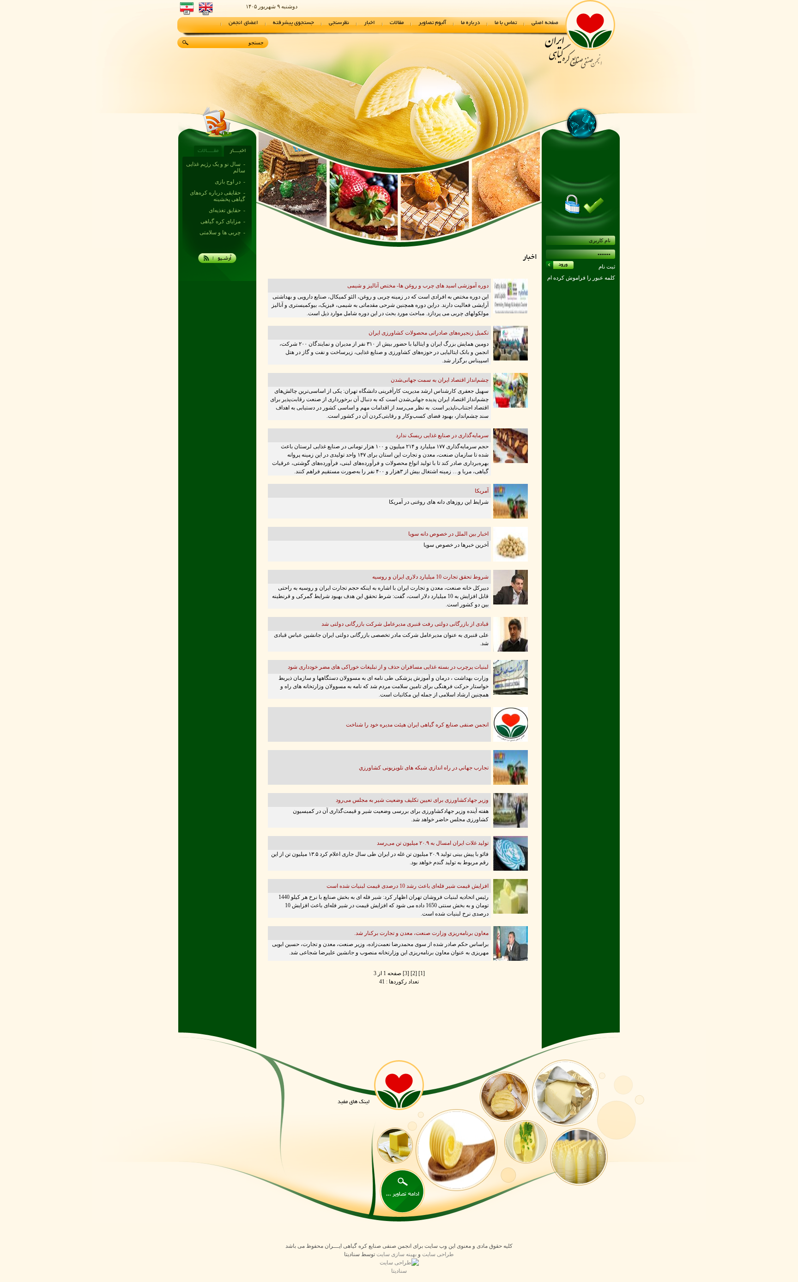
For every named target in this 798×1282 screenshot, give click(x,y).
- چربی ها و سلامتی (222, 210)
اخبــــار (238, 151)
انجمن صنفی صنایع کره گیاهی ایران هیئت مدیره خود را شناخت (417, 724)
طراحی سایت (438, 1254)
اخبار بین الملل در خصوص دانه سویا (448, 534)
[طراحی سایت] (399, 1262)
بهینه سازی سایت (396, 1254)
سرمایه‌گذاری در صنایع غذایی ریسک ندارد (442, 435)
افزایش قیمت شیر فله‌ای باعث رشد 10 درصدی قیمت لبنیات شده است (407, 886)
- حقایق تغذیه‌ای (227, 187)
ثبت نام (606, 266)
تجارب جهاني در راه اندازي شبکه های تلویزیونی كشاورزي (424, 767)
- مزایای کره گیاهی (222, 198)
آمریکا (482, 491)
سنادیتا (399, 1271)
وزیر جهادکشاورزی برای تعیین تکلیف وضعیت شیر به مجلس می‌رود (412, 800)
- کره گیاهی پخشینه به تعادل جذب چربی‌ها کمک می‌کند (217, 227)
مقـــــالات (208, 151)
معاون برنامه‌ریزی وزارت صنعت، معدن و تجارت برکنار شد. (421, 933)
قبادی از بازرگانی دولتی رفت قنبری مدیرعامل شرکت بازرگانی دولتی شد (405, 624)
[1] (421, 973)
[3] (405, 973)
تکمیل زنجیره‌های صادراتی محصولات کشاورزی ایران (429, 333)
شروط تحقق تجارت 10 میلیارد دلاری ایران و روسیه (430, 577)
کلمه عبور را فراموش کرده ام (581, 278)
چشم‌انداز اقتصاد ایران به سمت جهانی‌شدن (440, 380)
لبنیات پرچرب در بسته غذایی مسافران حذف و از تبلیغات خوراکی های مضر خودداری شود (388, 667)
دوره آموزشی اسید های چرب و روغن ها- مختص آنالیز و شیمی (418, 285)
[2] (413, 973)
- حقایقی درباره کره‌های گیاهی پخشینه (217, 173)
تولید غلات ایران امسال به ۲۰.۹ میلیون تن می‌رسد (433, 843)
